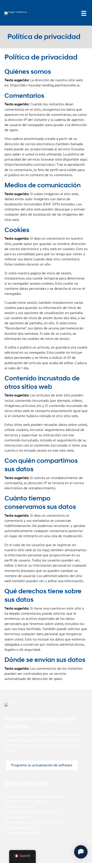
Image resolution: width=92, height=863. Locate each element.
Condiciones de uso (20, 827)
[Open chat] (81, 852)
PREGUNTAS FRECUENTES (25, 802)
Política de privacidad (21, 832)
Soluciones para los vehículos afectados (35, 796)
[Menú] (83, 13)
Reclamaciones (16, 817)
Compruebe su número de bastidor (32, 822)
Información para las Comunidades (31, 812)
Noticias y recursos (19, 807)
